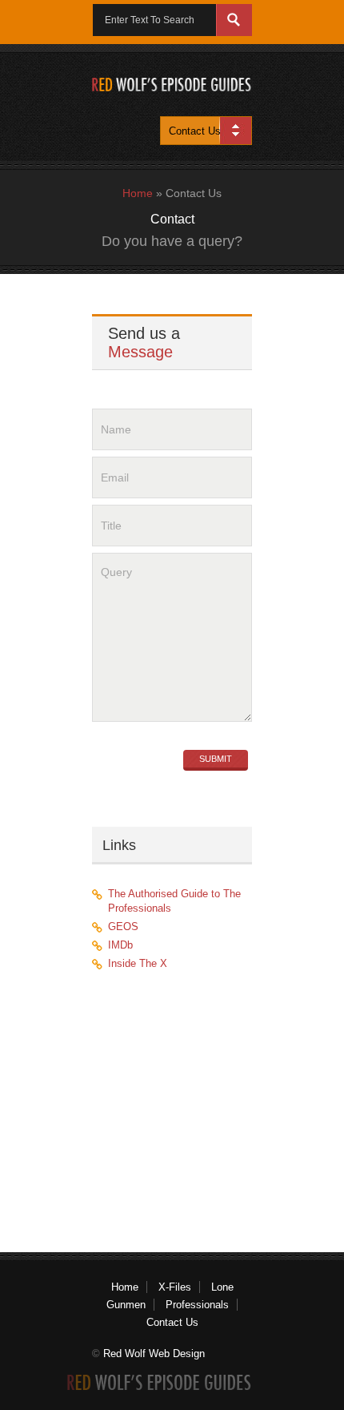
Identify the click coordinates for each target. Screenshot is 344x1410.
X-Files (174, 1287)
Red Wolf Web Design (154, 1354)
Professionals (197, 1305)
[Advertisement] (185, 1103)
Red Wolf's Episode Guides (172, 84)
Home (137, 193)
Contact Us (172, 1322)
